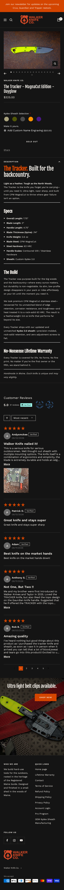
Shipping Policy (43, 797)
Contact (39, 780)
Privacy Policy (42, 802)
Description (11, 162)
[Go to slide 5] (22, 72)
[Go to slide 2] (13, 72)
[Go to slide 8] (30, 72)
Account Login (42, 808)
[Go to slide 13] (44, 72)
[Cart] (58, 20)
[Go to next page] (49, 668)
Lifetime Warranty (44, 775)
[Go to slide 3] (16, 72)
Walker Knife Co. (14, 80)
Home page (41, 769)
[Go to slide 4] (19, 72)
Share (7, 150)
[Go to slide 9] (33, 72)
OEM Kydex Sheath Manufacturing (45, 821)
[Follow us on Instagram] (14, 840)
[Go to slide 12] (41, 72)
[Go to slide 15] (50, 72)
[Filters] (7, 418)
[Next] (59, 73)
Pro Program (41, 813)
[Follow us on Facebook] (7, 840)
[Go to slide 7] (27, 72)
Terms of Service (44, 786)
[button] (16, 480)
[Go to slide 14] (47, 72)
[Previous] (5, 73)
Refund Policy (42, 791)
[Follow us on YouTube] (21, 840)
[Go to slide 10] (36, 72)
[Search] (11, 20)
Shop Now (45, 697)
